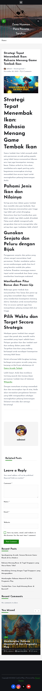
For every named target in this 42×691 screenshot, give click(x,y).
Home (4, 40)
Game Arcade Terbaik (13, 368)
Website (7, 522)
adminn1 (9, 69)
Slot (6, 637)
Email (6, 512)
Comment (8, 483)
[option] (21, 635)
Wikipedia (8, 382)
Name (7, 502)
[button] (35, 610)
